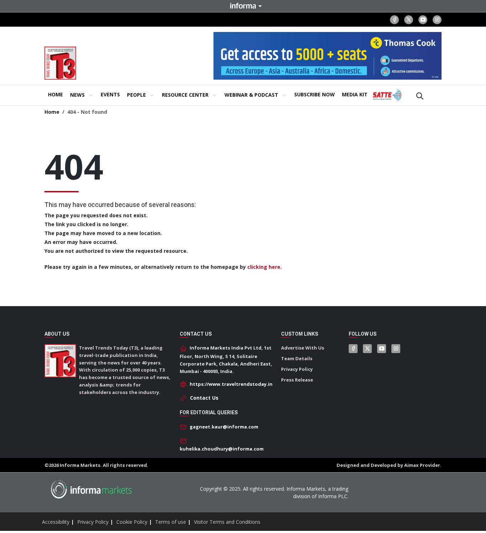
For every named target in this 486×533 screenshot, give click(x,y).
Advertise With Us (302, 348)
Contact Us (204, 397)
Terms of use (170, 521)
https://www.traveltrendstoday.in (231, 384)
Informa (243, 6)
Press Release (297, 380)
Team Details (296, 358)
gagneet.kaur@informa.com (224, 426)
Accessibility (55, 521)
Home (51, 111)
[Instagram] (437, 19)
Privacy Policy (297, 369)
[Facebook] (394, 19)
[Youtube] (422, 19)
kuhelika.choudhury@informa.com (222, 449)
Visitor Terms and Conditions (227, 521)
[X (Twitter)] (408, 19)
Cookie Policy (131, 521)
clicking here (263, 266)
